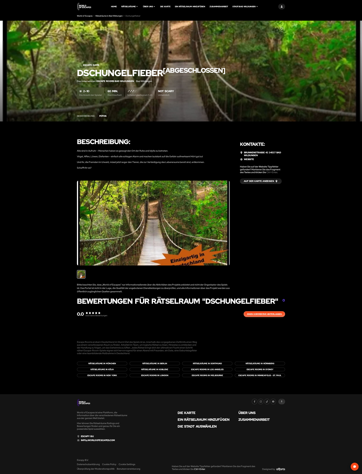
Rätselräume (128, 6)
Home (114, 6)
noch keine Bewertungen (96, 315)
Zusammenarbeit (219, 6)
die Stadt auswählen (197, 426)
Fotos (102, 116)
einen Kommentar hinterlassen (264, 314)
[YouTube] (273, 401)
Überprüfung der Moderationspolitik (96, 468)
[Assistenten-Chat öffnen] (355, 467)
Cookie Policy (109, 464)
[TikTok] (267, 401)
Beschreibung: (86, 116)
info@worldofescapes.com (98, 440)
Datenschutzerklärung (88, 464)
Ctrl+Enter (271, 172)
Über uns (148, 6)
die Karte (165, 6)
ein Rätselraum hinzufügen (190, 6)
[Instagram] (261, 401)
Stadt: (244, 6)
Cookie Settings (127, 464)
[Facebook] (254, 401)
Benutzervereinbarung (128, 468)
